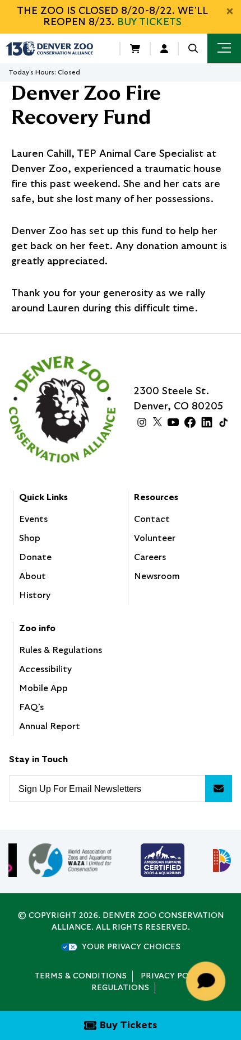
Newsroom (157, 576)
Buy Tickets (149, 22)
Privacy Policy (174, 976)
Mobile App (43, 688)
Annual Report (49, 726)
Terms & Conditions (80, 976)
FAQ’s (31, 707)
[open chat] (207, 981)
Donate (35, 557)
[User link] (164, 48)
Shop (29, 538)
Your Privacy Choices (131, 947)
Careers (150, 557)
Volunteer (154, 538)
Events (33, 519)
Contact (152, 519)
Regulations (120, 988)
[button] (193, 48)
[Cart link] (135, 48)
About (32, 576)
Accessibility (45, 669)
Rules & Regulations (60, 650)
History (34, 595)
